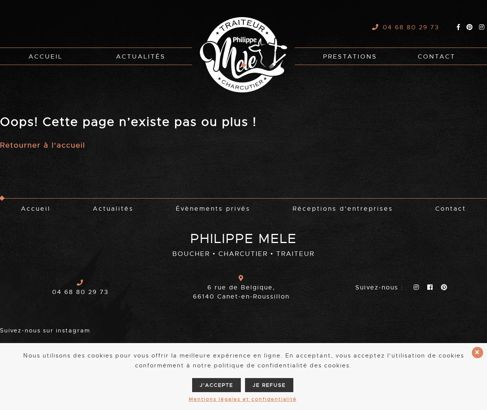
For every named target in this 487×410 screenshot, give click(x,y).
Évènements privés (213, 209)
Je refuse (269, 385)
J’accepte (216, 385)
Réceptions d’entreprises (343, 209)
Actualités (141, 56)
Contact (436, 56)
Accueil (46, 56)
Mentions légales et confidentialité (243, 399)
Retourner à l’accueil (42, 145)
